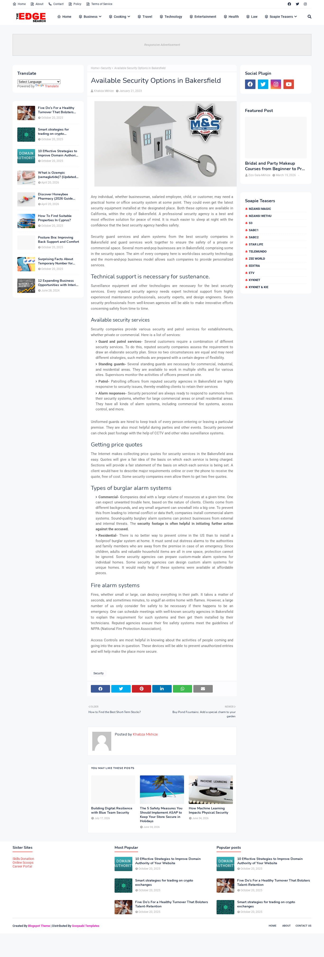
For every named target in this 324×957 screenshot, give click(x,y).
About (39, 4)
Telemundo (258, 251)
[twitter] (297, 4)
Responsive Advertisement (162, 45)
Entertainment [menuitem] (205, 17)
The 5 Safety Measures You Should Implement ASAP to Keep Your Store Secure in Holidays (161, 815)
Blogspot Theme (39, 926)
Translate (52, 86)
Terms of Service (101, 4)
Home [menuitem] (66, 17)
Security (106, 68)
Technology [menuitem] (173, 17)
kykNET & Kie (258, 287)
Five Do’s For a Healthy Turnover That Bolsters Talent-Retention (56, 110)
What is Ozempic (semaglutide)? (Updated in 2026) (57, 175)
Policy (77, 4)
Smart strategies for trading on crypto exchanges (53, 131)
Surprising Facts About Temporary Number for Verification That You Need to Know (55, 261)
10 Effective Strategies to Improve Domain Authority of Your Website (58, 153)
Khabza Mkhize (104, 91)
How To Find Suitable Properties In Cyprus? (55, 218)
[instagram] (305, 4)
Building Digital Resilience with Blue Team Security (111, 810)
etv (252, 273)
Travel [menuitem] (147, 17)
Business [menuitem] (90, 17)
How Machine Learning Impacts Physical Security (208, 810)
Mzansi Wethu (260, 216)
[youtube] (288, 84)
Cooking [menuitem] (120, 17)
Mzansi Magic (260, 209)
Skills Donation (23, 859)
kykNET (254, 280)
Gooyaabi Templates (85, 926)
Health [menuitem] (234, 17)
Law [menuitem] (254, 17)
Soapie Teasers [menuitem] (281, 17)
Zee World (257, 258)
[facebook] (289, 4)
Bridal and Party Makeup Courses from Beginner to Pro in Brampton (274, 166)
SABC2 (254, 237)
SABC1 (254, 230)
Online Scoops (23, 862)
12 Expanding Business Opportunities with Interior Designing (58, 283)
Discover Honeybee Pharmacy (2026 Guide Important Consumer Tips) (58, 196)
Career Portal (22, 866)
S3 (250, 223)
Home (22, 4)
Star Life (256, 244)
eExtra (254, 265)
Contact (58, 4)
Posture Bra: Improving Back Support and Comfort (58, 239)
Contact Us (303, 925)
